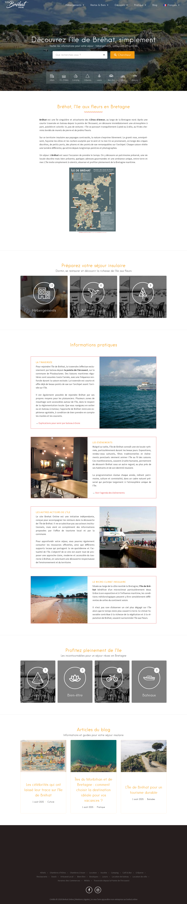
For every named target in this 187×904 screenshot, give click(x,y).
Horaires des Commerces (69, 880)
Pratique (101, 807)
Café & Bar (127, 872)
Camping (115, 872)
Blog (154, 5)
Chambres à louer (77, 872)
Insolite (104, 872)
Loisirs (105, 876)
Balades (151, 799)
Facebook (89, 890)
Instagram (98, 890)
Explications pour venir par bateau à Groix (59, 423)
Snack (54, 876)
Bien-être (81, 876)
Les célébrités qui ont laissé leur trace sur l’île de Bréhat (43, 789)
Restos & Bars (98, 5)
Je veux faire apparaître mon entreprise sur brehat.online (114, 899)
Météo (87, 880)
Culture (50, 802)
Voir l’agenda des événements (110, 492)
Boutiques (93, 876)
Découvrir (120, 5)
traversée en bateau (57, 123)
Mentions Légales (82, 899)
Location (93, 872)
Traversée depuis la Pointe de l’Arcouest (111, 880)
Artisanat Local (66, 876)
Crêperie (139, 872)
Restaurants (42, 876)
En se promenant (117, 140)
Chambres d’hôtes (58, 872)
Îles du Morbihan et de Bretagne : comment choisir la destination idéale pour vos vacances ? (93, 790)
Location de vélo (140, 876)
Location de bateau (120, 876)
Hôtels (43, 872)
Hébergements (73, 5)
